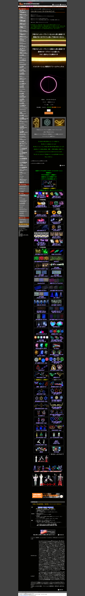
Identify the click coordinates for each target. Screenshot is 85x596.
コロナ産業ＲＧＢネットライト (23, 84)
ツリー (21, 174)
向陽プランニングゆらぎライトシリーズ (23, 37)
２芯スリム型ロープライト (23, 121)
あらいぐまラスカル (54, 571)
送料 (19, 231)
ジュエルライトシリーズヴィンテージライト (23, 46)
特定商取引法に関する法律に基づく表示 (49, 525)
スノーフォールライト (23, 107)
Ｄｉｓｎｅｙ (22, 205)
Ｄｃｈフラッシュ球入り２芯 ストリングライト (24, 30)
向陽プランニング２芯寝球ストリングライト (53, 551)
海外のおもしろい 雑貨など (23, 222)
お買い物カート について (23, 229)
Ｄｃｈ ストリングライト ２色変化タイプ (47, 543)
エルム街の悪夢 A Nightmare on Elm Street (24, 195)
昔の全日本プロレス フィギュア (23, 211)
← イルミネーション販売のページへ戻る (37, 163)
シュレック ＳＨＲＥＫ (48, 575)
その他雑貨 (22, 191)
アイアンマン (42, 571)
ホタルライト (22, 62)
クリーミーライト (23, 111)
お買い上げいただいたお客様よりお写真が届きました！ (24, 226)
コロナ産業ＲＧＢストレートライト (23, 60)
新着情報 (37, 537)
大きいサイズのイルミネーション (23, 134)
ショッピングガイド (22, 228)
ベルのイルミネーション (23, 172)
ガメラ (21, 197)
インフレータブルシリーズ (55, 570)
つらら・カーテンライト (22, 91)
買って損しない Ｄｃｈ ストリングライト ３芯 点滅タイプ (51, 541)
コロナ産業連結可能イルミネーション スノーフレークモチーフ (52, 566)
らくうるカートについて (42, 524)
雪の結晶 (61, 544)
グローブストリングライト (23, 43)
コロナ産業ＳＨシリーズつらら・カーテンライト (22, 100)
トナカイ (21, 177)
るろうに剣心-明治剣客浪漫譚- (45, 579)
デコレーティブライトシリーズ (47, 556)
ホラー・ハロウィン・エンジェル (23, 170)
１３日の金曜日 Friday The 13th (22, 203)
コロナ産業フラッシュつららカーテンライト (23, 96)
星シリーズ (57, 544)
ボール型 (21, 129)
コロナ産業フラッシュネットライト (22, 86)
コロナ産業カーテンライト (22, 103)
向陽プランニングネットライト (23, 79)
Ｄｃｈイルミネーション (23, 139)
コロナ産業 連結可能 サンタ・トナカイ (23, 163)
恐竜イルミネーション (54, 540)
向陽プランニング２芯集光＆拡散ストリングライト (23, 21)
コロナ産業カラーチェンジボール (23, 115)
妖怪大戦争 (22, 213)
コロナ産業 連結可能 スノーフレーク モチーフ (23, 153)
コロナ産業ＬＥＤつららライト (54, 561)
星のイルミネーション (23, 146)
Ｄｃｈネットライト (22, 76)
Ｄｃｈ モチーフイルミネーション (44, 540)
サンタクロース (22, 160)
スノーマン (22, 176)
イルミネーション (34, 555)
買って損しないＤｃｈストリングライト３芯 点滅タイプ (23, 49)
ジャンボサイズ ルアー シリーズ (23, 219)
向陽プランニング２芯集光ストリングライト (54, 549)
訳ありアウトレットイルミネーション (23, 180)
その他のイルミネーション (23, 165)
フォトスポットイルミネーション (23, 137)
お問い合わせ (55, 537)
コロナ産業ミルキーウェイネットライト (22, 73)
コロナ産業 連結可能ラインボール (23, 132)
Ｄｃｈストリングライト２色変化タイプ (23, 34)
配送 (19, 232)
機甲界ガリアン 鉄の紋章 (48, 573)
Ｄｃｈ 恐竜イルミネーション (23, 142)
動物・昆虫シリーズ (23, 143)
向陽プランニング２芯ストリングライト (23, 15)
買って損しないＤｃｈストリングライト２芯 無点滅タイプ (23, 11)
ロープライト (22, 123)
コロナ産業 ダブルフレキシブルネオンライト (51, 567)
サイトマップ (60, 537)
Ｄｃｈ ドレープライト (58, 543)
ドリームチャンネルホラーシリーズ (23, 186)
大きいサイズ (47, 544)
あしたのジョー (47, 571)
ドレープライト (22, 89)
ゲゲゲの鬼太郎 (45, 574)
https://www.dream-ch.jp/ (24, 595)
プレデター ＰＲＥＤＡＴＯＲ (51, 577)
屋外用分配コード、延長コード (23, 182)
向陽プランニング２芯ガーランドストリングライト (23, 24)
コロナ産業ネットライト (22, 81)
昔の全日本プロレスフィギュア (49, 578)
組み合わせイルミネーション (23, 156)
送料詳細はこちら (40, 510)
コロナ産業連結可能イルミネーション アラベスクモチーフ (51, 564)
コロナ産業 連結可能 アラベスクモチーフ (23, 159)
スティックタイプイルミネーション (23, 64)
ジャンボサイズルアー (45, 582)
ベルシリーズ (52, 544)
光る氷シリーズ (22, 188)
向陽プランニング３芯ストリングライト (23, 53)
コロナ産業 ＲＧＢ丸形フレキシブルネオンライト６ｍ (24, 118)
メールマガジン (49, 537)
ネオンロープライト (57, 569)
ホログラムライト (23, 109)
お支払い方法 (21, 230)
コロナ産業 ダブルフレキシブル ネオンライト (23, 127)
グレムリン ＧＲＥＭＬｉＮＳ (58, 573)
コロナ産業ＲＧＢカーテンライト (23, 106)
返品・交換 (20, 233)
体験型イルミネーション (23, 113)
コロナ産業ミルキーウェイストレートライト (23, 70)
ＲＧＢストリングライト (23, 58)
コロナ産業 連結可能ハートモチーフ (23, 168)
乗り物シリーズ (22, 145)
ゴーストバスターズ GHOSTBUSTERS (23, 201)
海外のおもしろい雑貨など (48, 583)
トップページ (33, 537)
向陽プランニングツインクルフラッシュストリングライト (23, 40)
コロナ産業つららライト (22, 94)
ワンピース (63, 579)
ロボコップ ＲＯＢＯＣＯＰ (22, 215)
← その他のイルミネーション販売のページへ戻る (39, 160)
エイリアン (60, 571)
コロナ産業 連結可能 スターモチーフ (23, 149)
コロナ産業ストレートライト (23, 55)
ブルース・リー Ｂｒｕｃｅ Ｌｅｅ (23, 209)
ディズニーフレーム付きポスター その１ (56, 582)
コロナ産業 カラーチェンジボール (58, 568)
